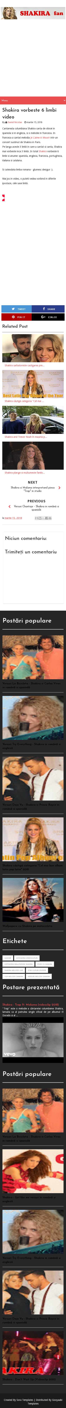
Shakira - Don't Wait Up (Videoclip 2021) (29, 1379)
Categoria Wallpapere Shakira (18, 964)
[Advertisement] (33, 62)
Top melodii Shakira (13, 976)
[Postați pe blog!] (40, 518)
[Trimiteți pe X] (43, 518)
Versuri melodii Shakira (39, 976)
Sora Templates (25, 1400)
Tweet (22, 309)
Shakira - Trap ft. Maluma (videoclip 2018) (30, 1004)
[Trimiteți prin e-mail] (36, 518)
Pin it (21, 317)
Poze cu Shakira (44, 964)
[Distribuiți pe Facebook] (46, 518)
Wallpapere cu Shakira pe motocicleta (27, 926)
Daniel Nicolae (15, 122)
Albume (7, 958)
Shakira (43, 151)
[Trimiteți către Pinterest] (50, 518)
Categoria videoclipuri (27, 958)
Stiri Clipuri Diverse (37, 970)
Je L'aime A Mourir (40, 137)
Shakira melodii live (13, 970)
